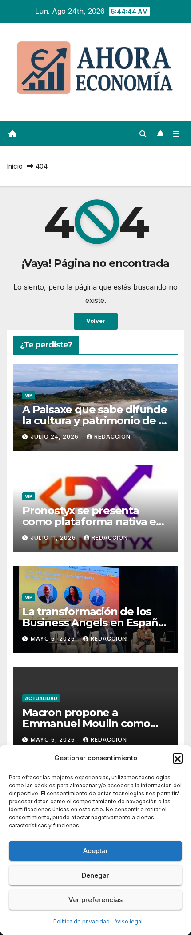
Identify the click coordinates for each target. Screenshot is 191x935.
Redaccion (112, 436)
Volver (95, 321)
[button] (177, 758)
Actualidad (41, 698)
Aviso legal (128, 921)
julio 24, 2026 (55, 436)
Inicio (15, 166)
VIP (28, 395)
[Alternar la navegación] (176, 134)
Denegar (95, 875)
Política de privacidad (81, 921)
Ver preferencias (95, 899)
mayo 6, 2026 (54, 638)
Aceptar (95, 850)
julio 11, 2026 (54, 537)
